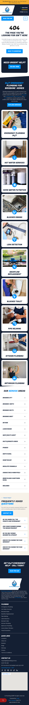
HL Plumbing (18, 597)
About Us (3, 641)
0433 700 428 (5, 663)
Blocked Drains (5, 611)
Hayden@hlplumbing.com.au (9, 660)
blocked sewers (18, 96)
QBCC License (12, 700)
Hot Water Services (6, 609)
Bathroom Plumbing (6, 625)
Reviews (3, 643)
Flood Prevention (5, 630)
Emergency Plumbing (7, 607)
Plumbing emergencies (6, 591)
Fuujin (17, 698)
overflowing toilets (9, 96)
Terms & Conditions (6, 652)
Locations (3, 638)
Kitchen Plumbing (6, 623)
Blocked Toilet (5, 621)
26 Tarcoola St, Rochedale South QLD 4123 (12, 665)
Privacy (3, 650)
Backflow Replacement (7, 614)
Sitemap (3, 648)
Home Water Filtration (7, 628)
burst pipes (24, 94)
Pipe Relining (4, 616)
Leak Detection (5, 618)
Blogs (2, 645)
